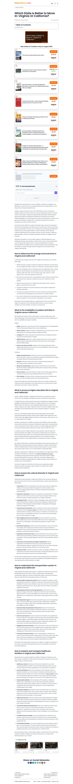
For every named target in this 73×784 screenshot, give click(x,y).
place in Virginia (32, 510)
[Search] (55, 3)
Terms (34, 781)
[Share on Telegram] (35, 763)
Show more (19, 27)
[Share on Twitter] (31, 763)
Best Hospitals (50, 674)
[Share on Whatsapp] (38, 763)
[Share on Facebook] (28, 763)
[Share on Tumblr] (42, 763)
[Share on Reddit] (40, 763)
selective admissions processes (45, 453)
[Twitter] (57, 781)
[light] (57, 3)
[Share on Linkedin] (33, 763)
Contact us (54, 781)
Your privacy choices (46, 781)
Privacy (38, 781)
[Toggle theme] (56, 186)
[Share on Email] (44, 763)
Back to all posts (19, 7)
